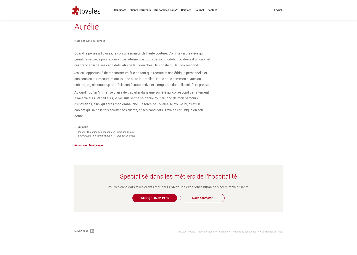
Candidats (120, 10)
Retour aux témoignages (88, 145)
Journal (199, 10)
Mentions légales (207, 231)
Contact (212, 10)
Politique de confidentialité (246, 231)
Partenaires (224, 231)
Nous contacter (202, 198)
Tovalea (89, 10)
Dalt (280, 231)
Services (186, 10)
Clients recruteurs (140, 10)
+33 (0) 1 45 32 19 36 (155, 198)
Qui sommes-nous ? (166, 10)
